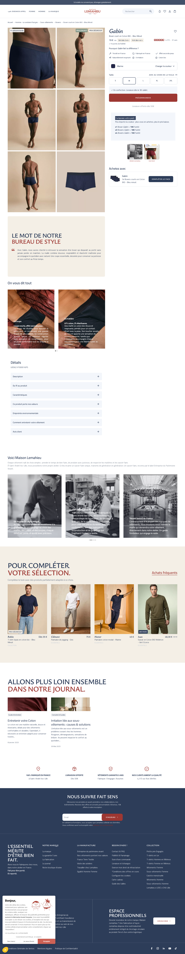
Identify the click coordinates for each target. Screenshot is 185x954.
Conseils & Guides (58, 714)
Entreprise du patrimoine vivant (90, 851)
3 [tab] (92, 540)
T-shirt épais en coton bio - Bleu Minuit (21, 641)
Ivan (140, 636)
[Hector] (114, 609)
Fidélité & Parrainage (121, 855)
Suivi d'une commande (121, 859)
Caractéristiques (20, 395)
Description (18, 376)
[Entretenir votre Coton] (27, 704)
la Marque (53, 11)
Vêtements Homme (155, 879)
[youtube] (169, 948)
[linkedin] (163, 948)
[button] (5, 950)
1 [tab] (55, 351)
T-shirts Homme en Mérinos (159, 859)
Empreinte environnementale (25, 413)
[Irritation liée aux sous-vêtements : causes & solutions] (70, 704)
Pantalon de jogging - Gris (62, 640)
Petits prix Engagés (155, 851)
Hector (98, 636)
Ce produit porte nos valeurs (25, 404)
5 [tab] (95, 540)
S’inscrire (112, 817)
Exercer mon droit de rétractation (126, 867)
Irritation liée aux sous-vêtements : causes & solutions (70, 722)
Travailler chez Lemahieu (87, 867)
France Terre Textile (85, 859)
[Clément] (70, 609)
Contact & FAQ (118, 851)
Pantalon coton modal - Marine (108, 640)
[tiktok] (175, 948)
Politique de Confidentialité (66, 948)
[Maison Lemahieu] (92, 11)
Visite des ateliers (84, 863)
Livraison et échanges (121, 863)
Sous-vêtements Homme (158, 883)
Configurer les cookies (121, 875)
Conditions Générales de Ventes (21, 948)
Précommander (143, 98)
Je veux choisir (29, 941)
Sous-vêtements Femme (157, 871)
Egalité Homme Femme (87, 871)
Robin (11, 636)
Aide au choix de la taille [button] (163, 75)
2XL (170, 80)
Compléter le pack (161, 179)
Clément (55, 636)
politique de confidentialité (103, 825)
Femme (32, 11)
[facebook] (151, 948)
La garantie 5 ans (49, 855)
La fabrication (48, 859)
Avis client (17, 431)
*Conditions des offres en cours (125, 871)
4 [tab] (94, 540)
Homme (41, 11)
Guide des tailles (119, 883)
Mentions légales (44, 948)
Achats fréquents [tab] (164, 573)
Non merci (11, 941)
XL (157, 80)
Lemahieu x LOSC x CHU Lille (158, 888)
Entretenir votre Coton (22, 720)
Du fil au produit (20, 386)
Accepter (46, 941)
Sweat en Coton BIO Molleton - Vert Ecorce (150, 641)
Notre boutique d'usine (52, 867)
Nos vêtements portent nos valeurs (92, 855)
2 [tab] (57, 351)
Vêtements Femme (155, 867)
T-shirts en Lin (153, 855)
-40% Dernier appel (17, 11)
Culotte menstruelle (155, 875)
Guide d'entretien (14, 714)
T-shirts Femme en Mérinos (158, 863)
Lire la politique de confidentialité (16, 933)
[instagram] (157, 948)
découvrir (164, 921)
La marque (46, 851)
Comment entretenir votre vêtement (29, 422)
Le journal (46, 863)
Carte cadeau (117, 879)
